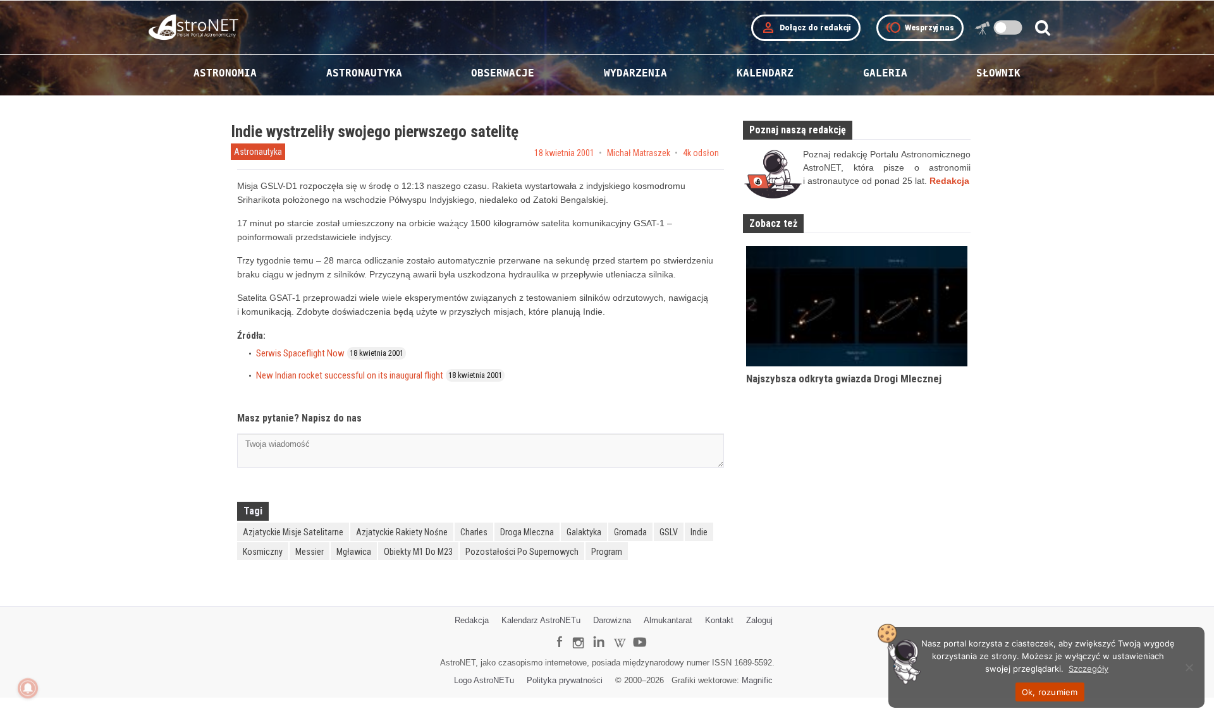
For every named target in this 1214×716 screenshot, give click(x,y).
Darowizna (612, 620)
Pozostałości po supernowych (522, 552)
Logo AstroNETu (484, 680)
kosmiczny (263, 552)
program (606, 552)
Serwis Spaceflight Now (300, 353)
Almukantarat (668, 620)
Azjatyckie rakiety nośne (402, 532)
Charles (473, 532)
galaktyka (584, 532)
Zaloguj (759, 620)
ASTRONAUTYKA (364, 73)
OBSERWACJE (502, 73)
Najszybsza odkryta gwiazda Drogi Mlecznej (843, 378)
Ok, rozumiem (1050, 692)
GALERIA (885, 73)
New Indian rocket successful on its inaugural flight (349, 375)
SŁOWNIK (998, 73)
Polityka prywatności (565, 680)
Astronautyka (258, 152)
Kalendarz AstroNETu (540, 620)
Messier (309, 552)
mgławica (353, 552)
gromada (630, 532)
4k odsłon (701, 153)
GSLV (668, 532)
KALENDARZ (765, 73)
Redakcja (472, 620)
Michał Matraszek (638, 153)
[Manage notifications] (28, 688)
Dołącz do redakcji (806, 28)
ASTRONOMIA (225, 73)
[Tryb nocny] (1008, 27)
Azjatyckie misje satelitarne (293, 532)
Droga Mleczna (527, 532)
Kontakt (719, 620)
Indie (699, 532)
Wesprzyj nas (920, 28)
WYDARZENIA (635, 73)
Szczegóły (1088, 669)
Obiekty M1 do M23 (418, 552)
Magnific (757, 680)
